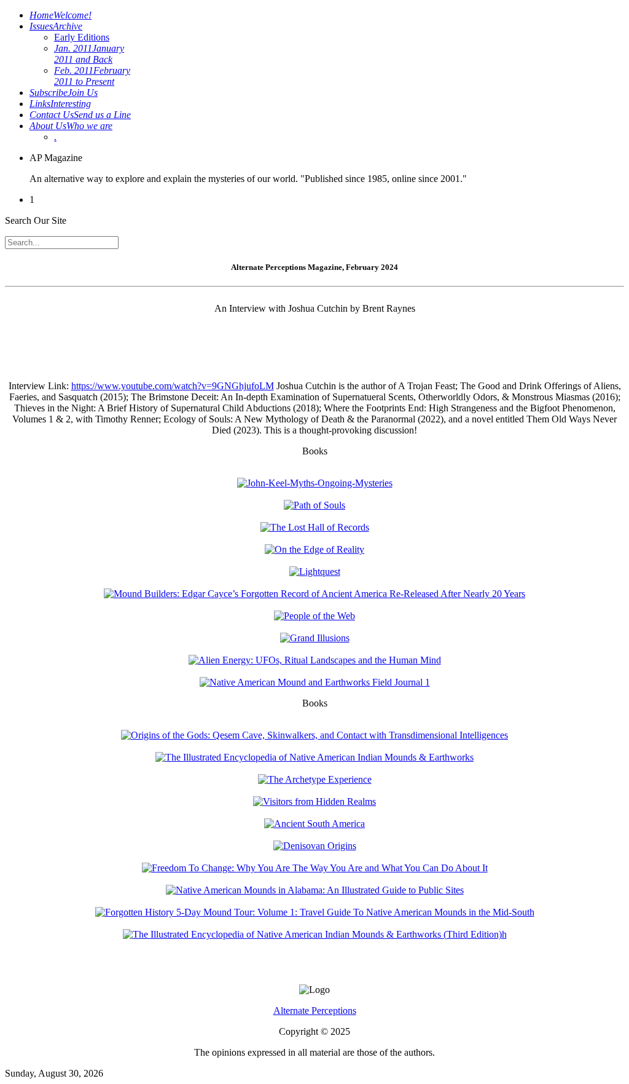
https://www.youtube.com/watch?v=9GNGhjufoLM (172, 386)
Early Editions (81, 37)
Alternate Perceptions (314, 1010)
